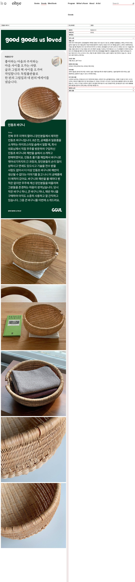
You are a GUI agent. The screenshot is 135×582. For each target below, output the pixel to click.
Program (71, 3)
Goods (43, 3)
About (91, 3)
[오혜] (16, 3)
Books (37, 3)
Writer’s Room (82, 3)
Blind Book (52, 3)
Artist (98, 3)
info (5, 3)
